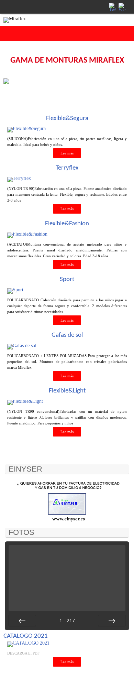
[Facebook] (122, 6)
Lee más (67, 153)
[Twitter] (113, 6)
